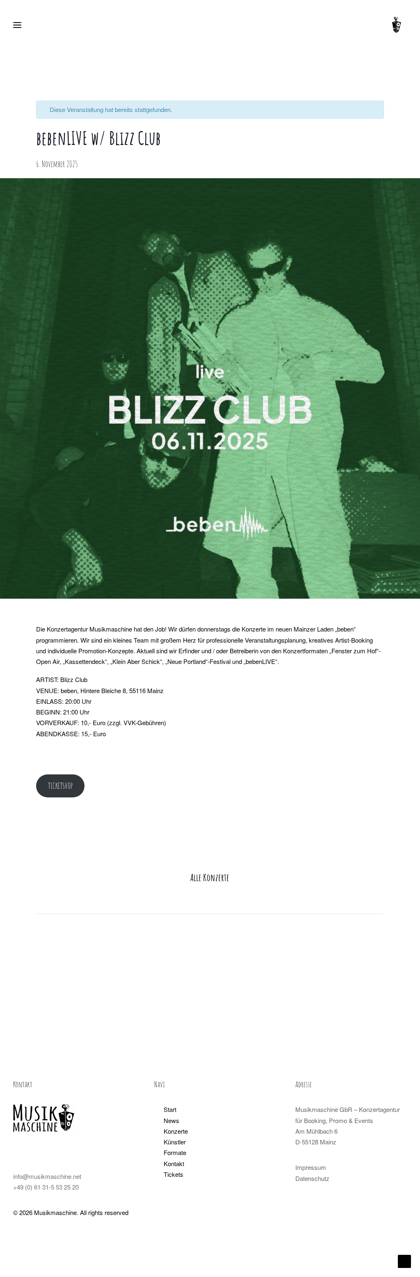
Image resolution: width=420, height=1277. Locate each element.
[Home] (44, 1117)
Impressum (310, 1167)
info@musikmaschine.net (47, 1176)
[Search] (41, 25)
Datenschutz (312, 1178)
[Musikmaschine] (396, 25)
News (171, 1120)
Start (170, 1109)
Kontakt (174, 1163)
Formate (175, 1152)
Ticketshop (60, 786)
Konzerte (176, 1131)
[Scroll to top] (404, 1260)
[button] (17, 1152)
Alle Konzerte (209, 877)
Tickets (173, 1174)
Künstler (175, 1141)
